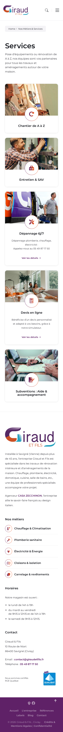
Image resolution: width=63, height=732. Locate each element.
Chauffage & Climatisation (32, 528)
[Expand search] (46, 10)
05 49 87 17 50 (29, 664)
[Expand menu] (57, 10)
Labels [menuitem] (20, 715)
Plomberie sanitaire (28, 540)
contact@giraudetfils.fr (29, 659)
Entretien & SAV (31, 180)
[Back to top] (55, 700)
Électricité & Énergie (28, 551)
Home (11, 28)
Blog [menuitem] (30, 715)
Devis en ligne (31, 313)
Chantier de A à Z (31, 126)
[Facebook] (33, 703)
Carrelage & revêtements (31, 574)
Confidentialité (43, 725)
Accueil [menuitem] (14, 710)
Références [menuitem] (47, 710)
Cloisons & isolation (27, 563)
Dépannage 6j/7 (31, 233)
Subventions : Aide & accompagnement (31, 393)
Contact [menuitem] (42, 715)
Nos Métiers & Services (30, 28)
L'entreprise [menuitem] (29, 710)
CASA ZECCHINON (30, 495)
